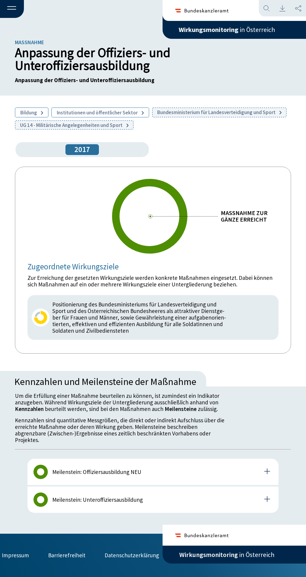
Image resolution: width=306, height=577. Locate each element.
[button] (12, 9)
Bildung (29, 112)
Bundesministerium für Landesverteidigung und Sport (216, 112)
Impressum (15, 555)
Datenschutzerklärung (132, 555)
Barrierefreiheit (66, 555)
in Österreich (227, 29)
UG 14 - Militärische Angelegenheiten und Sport (71, 125)
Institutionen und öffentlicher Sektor (98, 112)
